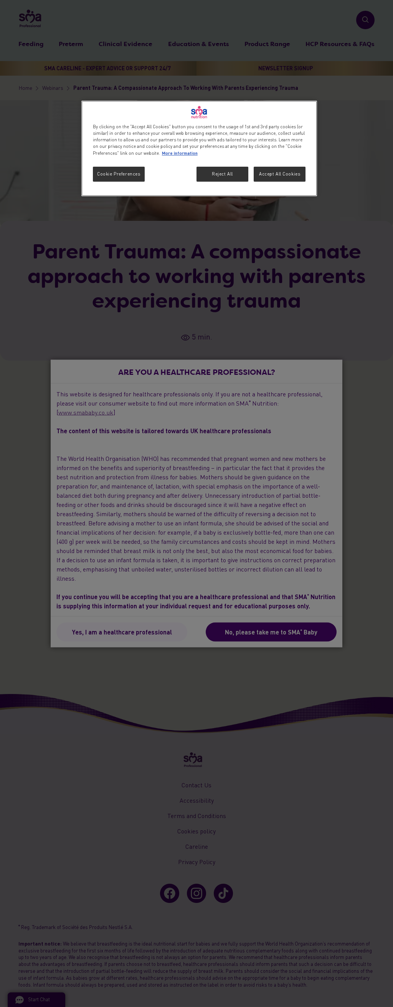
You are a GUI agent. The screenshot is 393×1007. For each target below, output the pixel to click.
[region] (199, 148)
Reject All (222, 174)
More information (180, 153)
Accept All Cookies (279, 174)
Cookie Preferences (118, 174)
